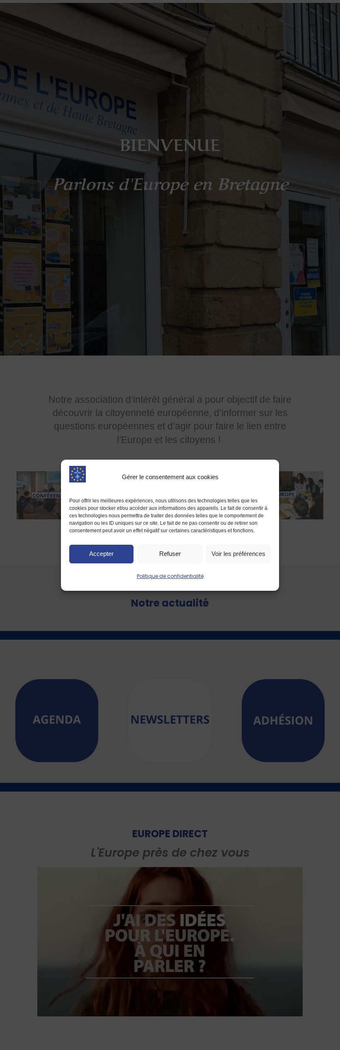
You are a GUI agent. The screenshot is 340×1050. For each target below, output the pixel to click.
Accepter (101, 553)
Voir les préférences (238, 553)
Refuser (170, 553)
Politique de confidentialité (170, 576)
